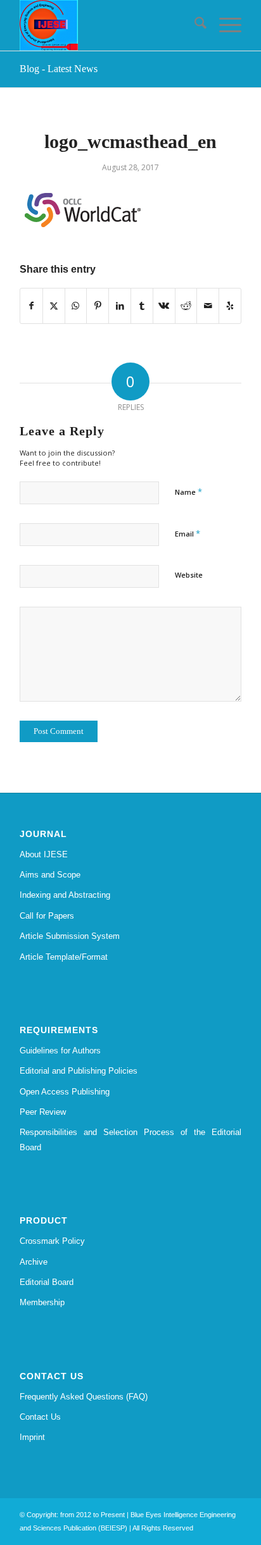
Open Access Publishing (65, 1091)
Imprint (32, 1437)
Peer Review (43, 1112)
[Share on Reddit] (186, 306)
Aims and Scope (50, 874)
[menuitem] (194, 25)
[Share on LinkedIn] (119, 306)
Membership (42, 1302)
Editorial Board (46, 1282)
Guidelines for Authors (60, 1050)
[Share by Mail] (208, 306)
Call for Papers (47, 916)
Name (188, 491)
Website (189, 575)
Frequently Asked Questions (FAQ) (84, 1396)
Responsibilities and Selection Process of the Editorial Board (130, 1139)
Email (187, 533)
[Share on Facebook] (31, 306)
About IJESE (44, 854)
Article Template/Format (64, 957)
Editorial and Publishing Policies (78, 1071)
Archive (34, 1262)
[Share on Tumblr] (142, 306)
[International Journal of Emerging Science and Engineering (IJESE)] (108, 25)
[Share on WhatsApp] (76, 306)
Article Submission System (70, 936)
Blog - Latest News (59, 68)
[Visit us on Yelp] (230, 306)
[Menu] (224, 25)
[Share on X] (54, 306)
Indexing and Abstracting (65, 895)
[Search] (194, 25)
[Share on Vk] (164, 306)
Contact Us (40, 1417)
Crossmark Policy (52, 1241)
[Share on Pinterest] (97, 306)
